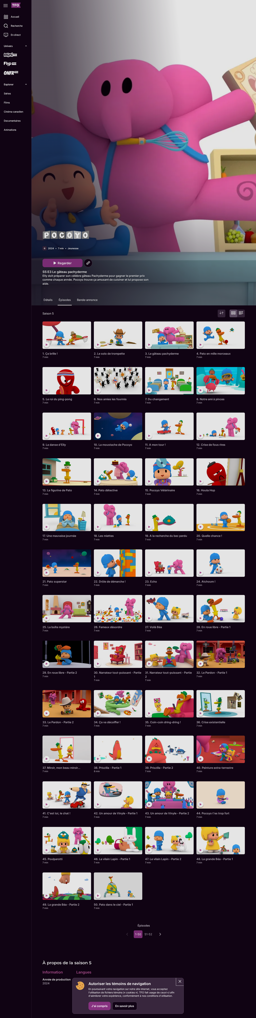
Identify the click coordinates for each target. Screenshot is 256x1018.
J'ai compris (99, 1006)
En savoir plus (124, 1006)
